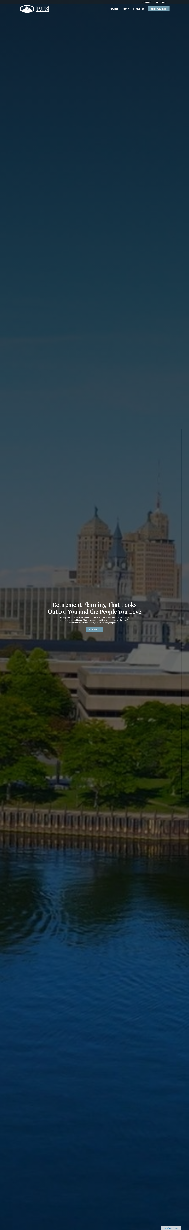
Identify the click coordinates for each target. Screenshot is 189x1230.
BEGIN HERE (94, 629)
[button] (114, 9)
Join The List (145, 2)
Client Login (161, 2)
